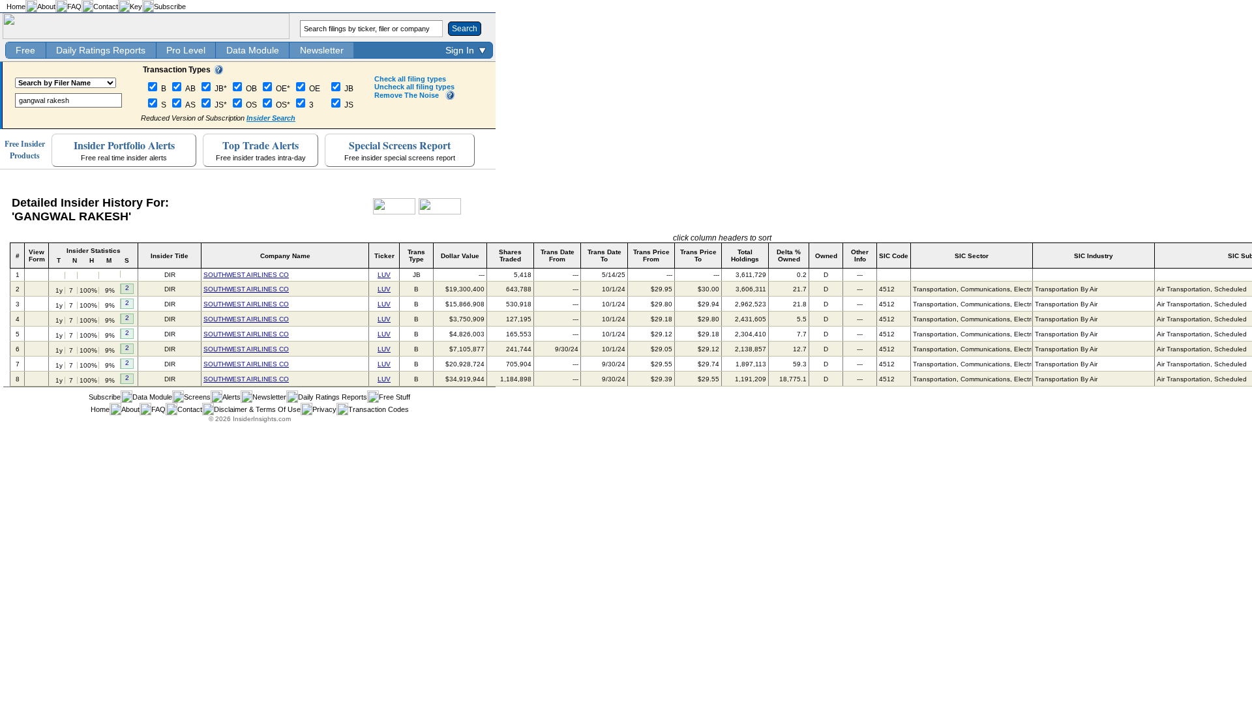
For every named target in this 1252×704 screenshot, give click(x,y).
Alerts (231, 397)
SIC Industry (1093, 255)
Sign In (459, 50)
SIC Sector (972, 255)
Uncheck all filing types (414, 87)
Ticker (384, 255)
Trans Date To (604, 255)
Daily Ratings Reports (100, 50)
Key (136, 6)
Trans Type (416, 255)
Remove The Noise (406, 95)
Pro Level (185, 50)
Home (16, 6)
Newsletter (322, 50)
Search (464, 28)
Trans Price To (698, 255)
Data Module (252, 50)
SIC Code (893, 255)
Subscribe (170, 6)
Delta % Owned (789, 255)
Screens (197, 397)
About (46, 6)
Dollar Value (460, 255)
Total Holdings (745, 255)
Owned (826, 255)
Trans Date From (557, 255)
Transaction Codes (378, 409)
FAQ (74, 6)
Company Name (285, 255)
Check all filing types (410, 79)
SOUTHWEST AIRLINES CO (246, 274)
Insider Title (169, 255)
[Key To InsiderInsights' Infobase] (218, 71)
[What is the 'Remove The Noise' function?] (450, 97)
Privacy (324, 409)
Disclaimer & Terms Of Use (257, 409)
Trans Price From (651, 255)
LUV (384, 274)
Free (25, 50)
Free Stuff (394, 397)
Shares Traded (510, 255)
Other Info (860, 255)
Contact (105, 6)
